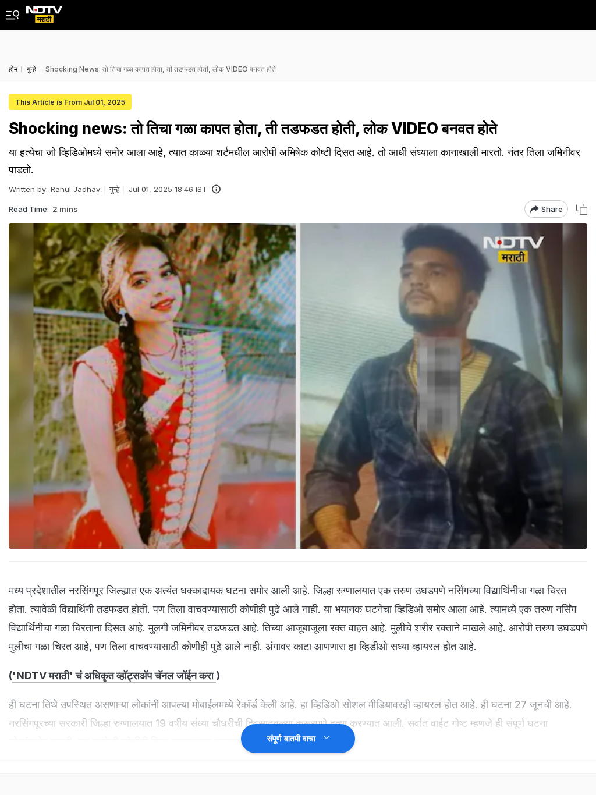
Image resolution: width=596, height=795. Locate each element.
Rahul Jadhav (75, 189)
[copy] (581, 209)
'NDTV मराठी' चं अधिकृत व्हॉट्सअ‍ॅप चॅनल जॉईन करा (114, 675)
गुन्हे (114, 189)
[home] (44, 11)
